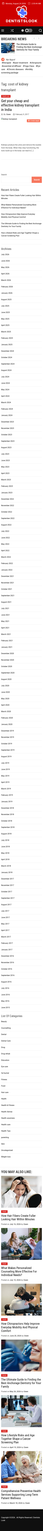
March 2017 (6, 937)
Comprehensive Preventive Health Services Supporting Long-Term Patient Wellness (21, 1494)
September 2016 (7, 975)
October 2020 (6, 666)
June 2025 (5, 312)
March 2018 (6, 866)
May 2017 (5, 924)
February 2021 (7, 641)
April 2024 (5, 396)
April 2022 (5, 550)
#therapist (7, 63)
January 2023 (6, 493)
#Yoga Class (29, 66)
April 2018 (5, 859)
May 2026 (5, 267)
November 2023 (7, 428)
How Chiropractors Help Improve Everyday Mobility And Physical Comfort (20, 1327)
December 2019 (7, 731)
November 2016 (7, 962)
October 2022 (6, 512)
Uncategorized (7, 1150)
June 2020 (5, 692)
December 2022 (7, 499)
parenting (5, 1137)
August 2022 (6, 525)
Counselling (6, 1028)
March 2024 (6, 402)
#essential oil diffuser (12, 66)
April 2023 (5, 473)
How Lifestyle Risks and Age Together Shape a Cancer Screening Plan (18, 1439)
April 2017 (5, 930)
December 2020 (7, 653)
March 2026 (6, 280)
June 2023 (5, 460)
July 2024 (5, 377)
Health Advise (6, 1112)
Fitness (4, 1079)
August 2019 (6, 756)
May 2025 (5, 319)
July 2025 (5, 306)
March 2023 (6, 480)
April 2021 (5, 628)
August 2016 (6, 982)
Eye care (4, 1066)
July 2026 (5, 254)
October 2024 (6, 357)
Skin (3, 1144)
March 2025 (6, 332)
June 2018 (5, 847)
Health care (5, 96)
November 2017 (7, 885)
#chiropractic (36, 63)
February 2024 (7, 409)
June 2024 (5, 383)
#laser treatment (21, 63)
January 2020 (6, 724)
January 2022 (6, 570)
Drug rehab (5, 1054)
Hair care (4, 1092)
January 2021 (6, 647)
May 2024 (5, 390)
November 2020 (7, 660)
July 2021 (5, 608)
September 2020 (7, 673)
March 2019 (6, 789)
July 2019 (5, 763)
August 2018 (6, 834)
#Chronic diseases (15, 69)
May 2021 (5, 621)
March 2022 (6, 557)
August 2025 (6, 299)
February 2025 (7, 338)
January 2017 (6, 950)
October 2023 (6, 435)
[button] (39, 38)
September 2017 (7, 898)
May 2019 (5, 776)
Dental (3, 1034)
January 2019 (6, 801)
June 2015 (5, 1007)
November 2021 (7, 583)
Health (3, 1099)
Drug (3, 1047)
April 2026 (5, 274)
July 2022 (5, 531)
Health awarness (8, 1118)
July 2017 (5, 911)
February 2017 (7, 943)
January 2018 (6, 872)
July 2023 (5, 454)
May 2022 (5, 544)
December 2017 (7, 879)
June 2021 (5, 615)
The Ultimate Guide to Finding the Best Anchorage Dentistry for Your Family (29, 47)
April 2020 (5, 705)
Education (5, 1060)
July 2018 (5, 840)
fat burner (5, 1073)
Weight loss (6, 1157)
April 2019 (5, 782)
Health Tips (5, 1131)
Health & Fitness (7, 1105)
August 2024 (6, 370)
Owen (8, 114)
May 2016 (5, 1001)
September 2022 (7, 518)
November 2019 (7, 737)
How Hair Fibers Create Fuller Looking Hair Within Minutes (18, 1217)
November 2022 (7, 505)
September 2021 (7, 595)
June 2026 (5, 261)
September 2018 (7, 827)
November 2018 (7, 814)
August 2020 (6, 679)
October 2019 (6, 744)
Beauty (4, 1021)
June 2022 (5, 538)
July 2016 (5, 988)
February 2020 (7, 718)
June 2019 (5, 769)
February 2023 (7, 486)
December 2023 (7, 422)
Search (4, 175)
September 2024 (7, 364)
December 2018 (7, 808)
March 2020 (6, 711)
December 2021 (7, 576)
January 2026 (6, 293)
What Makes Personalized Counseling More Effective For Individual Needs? (19, 1271)
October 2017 (6, 892)
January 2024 (6, 415)
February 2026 (7, 287)
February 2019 (7, 795)
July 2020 (5, 686)
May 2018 (5, 853)
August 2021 (6, 602)
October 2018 (6, 821)
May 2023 (5, 467)
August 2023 (6, 447)
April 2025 (5, 325)
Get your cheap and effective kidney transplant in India (20, 105)
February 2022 (7, 563)
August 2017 (6, 905)
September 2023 (7, 441)
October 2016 (6, 969)
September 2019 (7, 750)
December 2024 (7, 351)
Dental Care (6, 1041)
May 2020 (5, 699)
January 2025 (6, 344)
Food (3, 1086)
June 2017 (5, 917)
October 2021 (6, 589)
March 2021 (6, 634)
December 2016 (7, 956)
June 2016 (5, 995)
